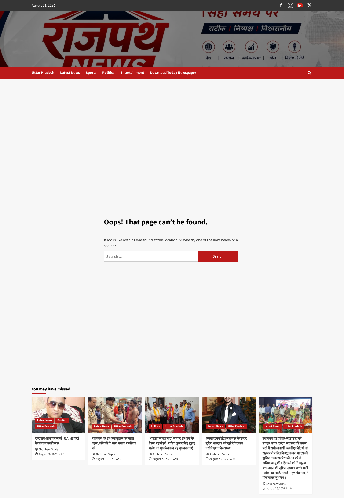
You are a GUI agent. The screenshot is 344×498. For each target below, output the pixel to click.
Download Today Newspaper (173, 72)
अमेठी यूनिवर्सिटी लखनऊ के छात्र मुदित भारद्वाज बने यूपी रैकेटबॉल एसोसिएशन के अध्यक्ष (226, 443)
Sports (91, 72)
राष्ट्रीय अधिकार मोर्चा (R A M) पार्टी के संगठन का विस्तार (57, 441)
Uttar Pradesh (43, 72)
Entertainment (132, 72)
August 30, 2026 (48, 454)
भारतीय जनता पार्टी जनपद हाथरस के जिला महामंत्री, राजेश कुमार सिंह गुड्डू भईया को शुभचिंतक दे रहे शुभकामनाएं (172, 443)
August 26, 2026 (162, 459)
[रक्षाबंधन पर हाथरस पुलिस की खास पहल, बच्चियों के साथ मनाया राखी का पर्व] (115, 415)
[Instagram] (290, 5)
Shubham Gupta (48, 449)
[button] (309, 73)
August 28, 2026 (105, 459)
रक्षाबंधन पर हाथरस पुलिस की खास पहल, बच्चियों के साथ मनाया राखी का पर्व (114, 443)
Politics (108, 72)
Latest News (70, 72)
